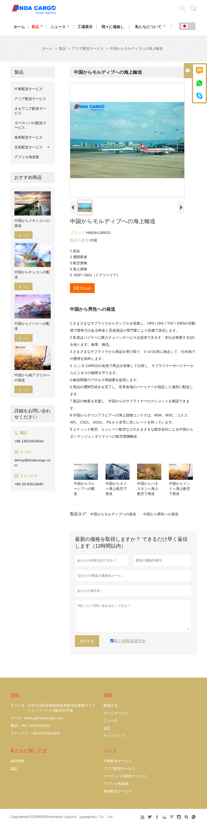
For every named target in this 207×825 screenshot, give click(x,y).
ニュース (58, 26)
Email (82, 287)
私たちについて (148, 26)
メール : (16, 718)
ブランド (78, 232)
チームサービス (116, 713)
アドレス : (18, 705)
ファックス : (20, 733)
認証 (13, 768)
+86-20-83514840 (28, 484)
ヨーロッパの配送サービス (125, 776)
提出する (87, 641)
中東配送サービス (28, 89)
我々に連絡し (112, 26)
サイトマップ (114, 736)
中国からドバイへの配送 (32, 326)
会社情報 (17, 761)
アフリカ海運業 (26, 157)
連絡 (14, 695)
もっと (23, 235)
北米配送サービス (28, 147)
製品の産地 (80, 240)
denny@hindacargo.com (32, 462)
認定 (107, 728)
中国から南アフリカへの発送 (32, 377)
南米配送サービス (28, 137)
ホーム (19, 26)
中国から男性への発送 (160, 514)
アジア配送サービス (88, 48)
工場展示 (85, 26)
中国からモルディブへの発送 (113, 514)
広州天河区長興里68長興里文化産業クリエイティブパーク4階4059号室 (61, 707)
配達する (111, 705)
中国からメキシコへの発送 (32, 223)
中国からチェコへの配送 (32, 274)
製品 (35, 26)
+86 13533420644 (29, 441)
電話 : (14, 726)
